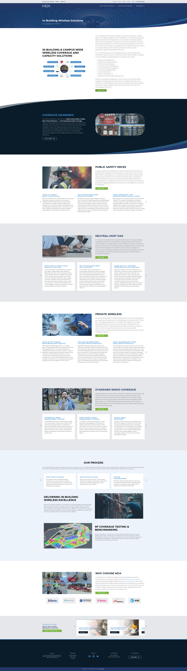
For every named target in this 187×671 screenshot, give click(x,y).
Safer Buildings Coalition (133, 579)
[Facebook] (89, 656)
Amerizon (63, 1)
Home (43, 23)
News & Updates (72, 655)
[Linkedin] (93, 656)
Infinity (57, 1)
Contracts (73, 658)
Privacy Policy (101, 668)
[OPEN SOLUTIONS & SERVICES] (114, 5)
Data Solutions (48, 23)
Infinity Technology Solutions (114, 657)
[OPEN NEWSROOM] (144, 5)
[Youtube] (97, 656)
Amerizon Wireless (114, 655)
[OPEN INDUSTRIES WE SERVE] (132, 5)
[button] (40, 202)
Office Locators (73, 657)
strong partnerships (129, 581)
